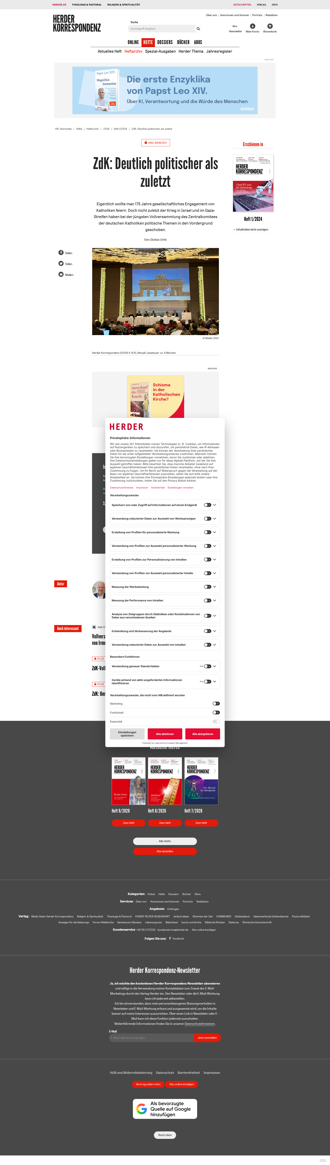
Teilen (68, 253)
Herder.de (59, 4)
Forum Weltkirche (103, 922)
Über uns (211, 15)
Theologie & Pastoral (87, 4)
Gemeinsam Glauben (129, 922)
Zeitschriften (242, 4)
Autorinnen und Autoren (234, 15)
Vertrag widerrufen (148, 1084)
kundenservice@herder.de (173, 929)
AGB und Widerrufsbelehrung (131, 1072)
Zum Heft (128, 823)
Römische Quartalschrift (257, 922)
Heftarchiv (133, 51)
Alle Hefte (165, 841)
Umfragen (173, 909)
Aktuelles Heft (110, 51)
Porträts (257, 15)
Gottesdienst (242, 916)
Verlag (261, 4)
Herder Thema (191, 51)
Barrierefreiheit (189, 1072)
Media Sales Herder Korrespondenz (52, 916)
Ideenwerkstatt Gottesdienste (270, 916)
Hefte (148, 42)
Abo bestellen (165, 851)
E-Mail (113, 1031)
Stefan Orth (158, 239)
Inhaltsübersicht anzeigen (252, 229)
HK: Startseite (63, 129)
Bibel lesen (172, 922)
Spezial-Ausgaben (160, 51)
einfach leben (181, 916)
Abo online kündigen (204, 929)
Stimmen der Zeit (203, 916)
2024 (106, 129)
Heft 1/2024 (120, 129)
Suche (134, 22)
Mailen (69, 275)
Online (133, 42)
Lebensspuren (153, 922)
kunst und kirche (191, 922)
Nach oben (165, 1135)
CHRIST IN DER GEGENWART (152, 916)
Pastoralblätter (301, 916)
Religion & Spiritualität (123, 4)
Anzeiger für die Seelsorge (73, 922)
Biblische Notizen (215, 922)
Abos (198, 42)
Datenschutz (165, 1072)
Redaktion (272, 15)
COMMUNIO (223, 916)
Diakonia (234, 922)
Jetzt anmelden (207, 1038)
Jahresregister (219, 51)
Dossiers (165, 42)
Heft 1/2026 (104, 627)
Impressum (212, 1072)
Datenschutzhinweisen (200, 1024)
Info (275, 4)
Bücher (183, 42)
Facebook (178, 938)
